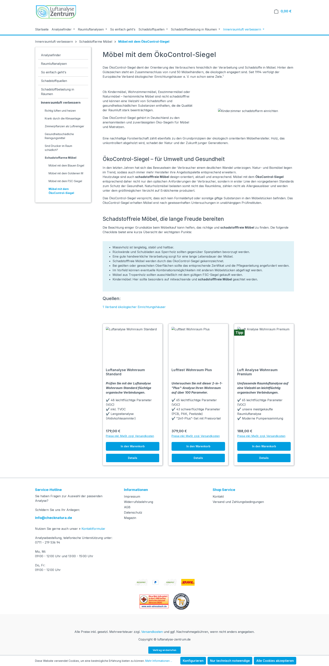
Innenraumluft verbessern (61, 102)
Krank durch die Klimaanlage (63, 118)
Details (132, 457)
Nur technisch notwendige (230, 661)
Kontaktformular (93, 529)
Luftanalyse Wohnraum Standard (125, 372)
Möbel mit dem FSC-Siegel (65, 181)
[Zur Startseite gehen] (56, 11)
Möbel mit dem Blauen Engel (66, 165)
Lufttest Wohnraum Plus (192, 370)
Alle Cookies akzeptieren (275, 661)
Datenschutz (133, 512)
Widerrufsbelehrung (138, 502)
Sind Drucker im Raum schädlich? (58, 147)
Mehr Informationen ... (158, 660)
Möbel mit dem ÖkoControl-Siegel (61, 191)
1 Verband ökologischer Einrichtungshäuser (134, 307)
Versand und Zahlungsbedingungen (238, 502)
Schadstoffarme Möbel (60, 157)
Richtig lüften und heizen (60, 110)
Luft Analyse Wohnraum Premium (257, 372)
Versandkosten (152, 632)
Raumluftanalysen (54, 64)
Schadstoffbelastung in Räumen (57, 91)
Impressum (132, 496)
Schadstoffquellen (54, 81)
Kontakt (218, 496)
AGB (127, 507)
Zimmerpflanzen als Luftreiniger (64, 126)
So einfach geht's (53, 72)
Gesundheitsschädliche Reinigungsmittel (59, 136)
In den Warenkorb (133, 446)
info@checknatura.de (53, 518)
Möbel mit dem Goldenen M (66, 173)
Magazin (130, 518)
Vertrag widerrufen (164, 650)
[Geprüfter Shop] (181, 601)
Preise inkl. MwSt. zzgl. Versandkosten (130, 436)
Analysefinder (51, 55)
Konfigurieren (193, 661)
